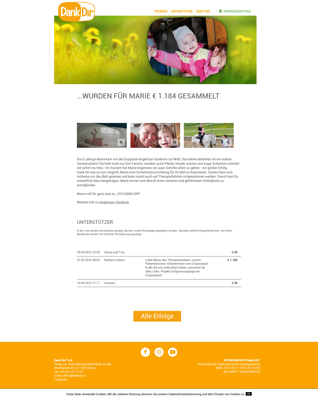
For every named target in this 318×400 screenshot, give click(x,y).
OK (248, 393)
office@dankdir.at (74, 375)
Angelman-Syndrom (114, 202)
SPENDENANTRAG (237, 11)
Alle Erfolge (157, 316)
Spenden (160, 11)
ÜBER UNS (203, 11)
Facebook (60, 379)
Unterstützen (181, 11)
